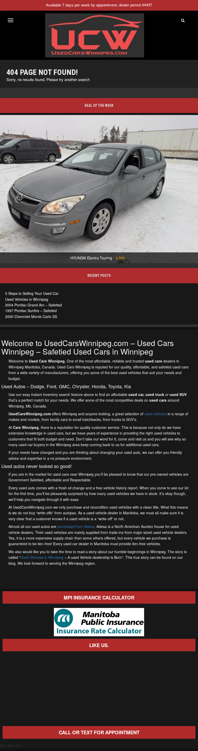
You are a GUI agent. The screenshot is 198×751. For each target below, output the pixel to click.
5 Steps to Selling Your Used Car (32, 293)
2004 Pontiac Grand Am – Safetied (33, 304)
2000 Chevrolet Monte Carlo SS (31, 316)
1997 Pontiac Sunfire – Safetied (31, 310)
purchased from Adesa (75, 526)
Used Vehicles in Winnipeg (26, 299)
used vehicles (155, 413)
